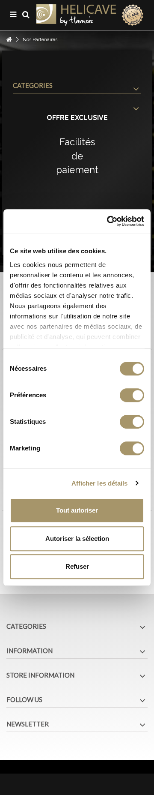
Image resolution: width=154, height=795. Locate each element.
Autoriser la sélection (77, 538)
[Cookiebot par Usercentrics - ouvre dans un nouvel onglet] (108, 221)
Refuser (77, 566)
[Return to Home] (9, 39)
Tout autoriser (77, 510)
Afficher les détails (99, 483)
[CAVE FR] (89, 15)
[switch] (132, 395)
